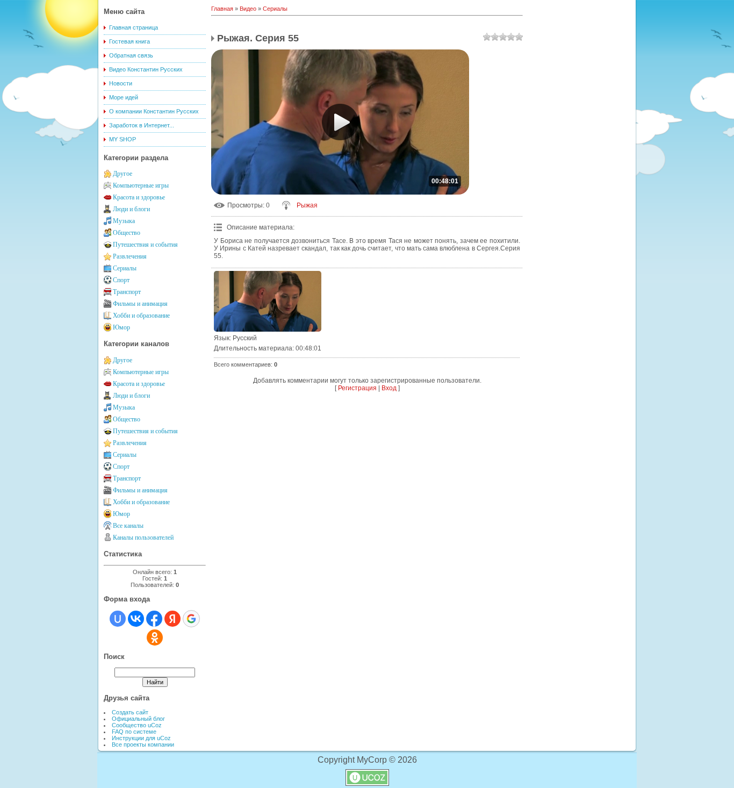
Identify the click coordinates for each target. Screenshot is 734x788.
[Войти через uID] (118, 619)
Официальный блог (138, 718)
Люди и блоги (131, 209)
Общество (126, 233)
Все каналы (128, 525)
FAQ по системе (134, 731)
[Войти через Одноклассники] (155, 637)
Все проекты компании (143, 744)
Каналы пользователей (143, 537)
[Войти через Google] (191, 618)
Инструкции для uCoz (141, 738)
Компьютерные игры (141, 185)
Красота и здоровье (139, 197)
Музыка (124, 221)
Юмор (121, 327)
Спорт (121, 280)
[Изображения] (267, 301)
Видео (248, 8)
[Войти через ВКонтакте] (136, 619)
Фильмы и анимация (140, 303)
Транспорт (127, 292)
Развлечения (130, 256)
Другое (122, 173)
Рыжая (307, 205)
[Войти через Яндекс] (172, 619)
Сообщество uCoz (137, 725)
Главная (222, 8)
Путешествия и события (145, 244)
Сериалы (124, 268)
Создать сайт (130, 712)
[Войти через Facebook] (154, 619)
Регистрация (357, 388)
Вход (389, 388)
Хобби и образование (141, 315)
